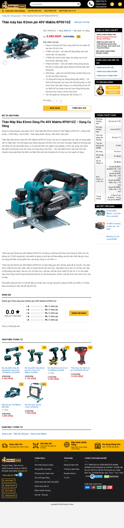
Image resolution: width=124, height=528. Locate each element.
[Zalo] (20, 474)
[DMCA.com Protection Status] (111, 476)
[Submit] (78, 4)
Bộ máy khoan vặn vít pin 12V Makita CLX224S (58, 369)
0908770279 (101, 1)
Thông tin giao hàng (71, 469)
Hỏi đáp (86, 22)
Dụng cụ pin (16, 16)
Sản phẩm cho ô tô (67, 11)
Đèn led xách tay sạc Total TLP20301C (33, 406)
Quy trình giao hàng (42, 478)
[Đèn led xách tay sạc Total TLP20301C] (35, 393)
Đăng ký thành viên (71, 465)
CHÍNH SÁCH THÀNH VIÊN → (108, 76)
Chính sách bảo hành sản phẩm (47, 482)
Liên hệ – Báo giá (41, 495)
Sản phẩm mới (50, 11)
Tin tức (67, 478)
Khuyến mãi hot (35, 11)
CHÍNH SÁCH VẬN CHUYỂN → (108, 71)
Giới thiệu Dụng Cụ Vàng (44, 465)
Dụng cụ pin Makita (39, 434)
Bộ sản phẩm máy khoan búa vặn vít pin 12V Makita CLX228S (35, 370)
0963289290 (101, 7)
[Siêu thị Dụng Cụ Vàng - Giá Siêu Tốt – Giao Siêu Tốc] (14, 4)
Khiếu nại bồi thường (42, 490)
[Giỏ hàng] (120, 4)
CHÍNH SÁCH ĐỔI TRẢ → (106, 67)
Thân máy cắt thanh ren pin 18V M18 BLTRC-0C (80, 369)
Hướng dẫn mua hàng (43, 469)
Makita (67, 31)
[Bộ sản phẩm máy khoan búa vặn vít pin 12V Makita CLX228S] (35, 356)
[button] (14, 10)
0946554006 (101, 4)
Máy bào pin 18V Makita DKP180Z (11, 406)
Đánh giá (77, 22)
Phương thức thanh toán (44, 473)
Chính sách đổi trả (42, 486)
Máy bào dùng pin (21, 434)
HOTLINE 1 (9, 481)
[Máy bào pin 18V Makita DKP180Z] (12, 393)
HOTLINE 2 (9, 491)
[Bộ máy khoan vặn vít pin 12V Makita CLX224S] (58, 356)
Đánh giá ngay (79, 313)
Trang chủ (6, 16)
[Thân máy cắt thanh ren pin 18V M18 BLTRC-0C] (81, 356)
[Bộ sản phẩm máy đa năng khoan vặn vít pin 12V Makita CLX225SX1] (12, 356)
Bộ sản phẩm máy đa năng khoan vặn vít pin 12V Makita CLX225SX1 (11, 370)
